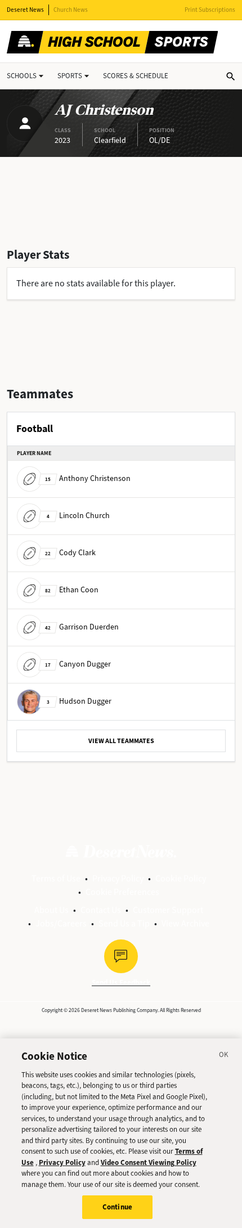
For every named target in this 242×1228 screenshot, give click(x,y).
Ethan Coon (71, 589)
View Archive (185, 923)
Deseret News (25, 10)
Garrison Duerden (82, 627)
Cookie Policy (180, 878)
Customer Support (168, 910)
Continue (117, 1207)
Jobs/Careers (61, 923)
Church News (70, 10)
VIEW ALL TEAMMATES (121, 740)
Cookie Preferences (122, 892)
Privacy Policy (118, 878)
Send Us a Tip (124, 923)
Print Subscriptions (210, 10)
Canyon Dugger (78, 664)
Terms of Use (56, 878)
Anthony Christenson (88, 478)
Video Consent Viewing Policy (148, 1162)
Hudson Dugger (79, 701)
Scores (135, 75)
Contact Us (100, 910)
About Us (51, 910)
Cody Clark (70, 552)
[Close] (224, 1056)
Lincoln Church (78, 515)
